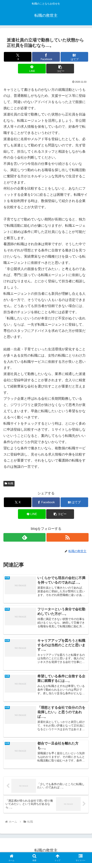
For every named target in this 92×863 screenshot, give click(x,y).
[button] (60, 68)
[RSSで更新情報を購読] (67, 537)
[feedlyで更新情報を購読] (24, 537)
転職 (10, 483)
